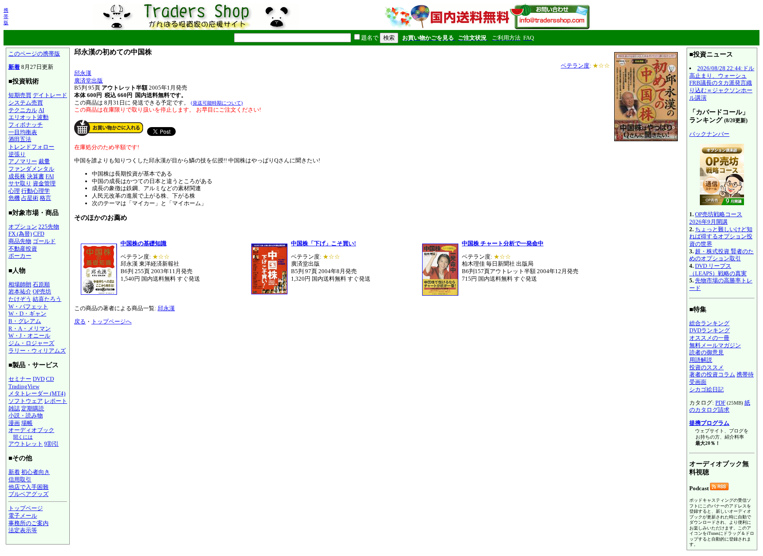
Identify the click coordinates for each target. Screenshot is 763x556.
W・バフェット (28, 306)
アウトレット (25, 443)
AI (41, 110)
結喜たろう (47, 299)
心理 (14, 191)
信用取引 (19, 479)
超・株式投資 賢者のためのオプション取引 (721, 255)
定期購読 (32, 408)
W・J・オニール (29, 335)
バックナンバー (709, 134)
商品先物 (19, 241)
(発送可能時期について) (217, 102)
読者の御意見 (706, 352)
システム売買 (25, 102)
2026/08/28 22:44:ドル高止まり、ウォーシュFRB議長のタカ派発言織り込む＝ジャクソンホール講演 (721, 83)
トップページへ (111, 321)
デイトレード (50, 95)
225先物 (48, 226)
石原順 (41, 284)
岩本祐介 (19, 291)
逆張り (17, 154)
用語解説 (700, 360)
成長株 (17, 176)
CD (50, 379)
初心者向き (35, 472)
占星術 (29, 198)
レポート (55, 401)
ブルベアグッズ (28, 494)
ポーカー (19, 255)
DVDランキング (709, 330)
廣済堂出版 (88, 80)
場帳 (27, 423)
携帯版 (6, 16)
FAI (49, 176)
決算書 (35, 176)
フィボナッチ (25, 124)
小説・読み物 (25, 415)
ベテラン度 (575, 65)
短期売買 (19, 95)
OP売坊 (42, 291)
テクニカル (22, 110)
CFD (38, 233)
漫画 (14, 423)
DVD (39, 379)
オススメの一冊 (709, 337)
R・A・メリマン (29, 328)
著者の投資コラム (712, 374)
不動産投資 (22, 248)
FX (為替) (20, 233)
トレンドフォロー (31, 146)
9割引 (51, 443)
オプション (22, 226)
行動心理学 (35, 191)
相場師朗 (19, 284)
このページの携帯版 (34, 53)
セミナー (19, 379)
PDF (720, 402)
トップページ (25, 508)
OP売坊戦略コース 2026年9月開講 (715, 218)
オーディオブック (31, 430)
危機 (14, 198)
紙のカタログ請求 (719, 406)
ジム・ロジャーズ (31, 343)
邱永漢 (82, 73)
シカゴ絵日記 (706, 389)
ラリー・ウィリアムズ (37, 350)
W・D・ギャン (27, 313)
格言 (45, 198)
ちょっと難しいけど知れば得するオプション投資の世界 (720, 236)
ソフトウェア (25, 401)
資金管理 (44, 183)
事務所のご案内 (28, 523)
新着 (14, 67)
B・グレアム (24, 321)
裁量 (44, 161)
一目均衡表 (22, 132)
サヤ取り (19, 183)
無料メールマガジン (715, 345)
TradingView (23, 386)
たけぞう (19, 299)
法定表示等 (22, 530)
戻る (80, 321)
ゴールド (44, 241)
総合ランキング (709, 323)
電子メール (22, 515)
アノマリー (22, 161)
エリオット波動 (28, 117)
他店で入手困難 (28, 487)
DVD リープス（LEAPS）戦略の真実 (718, 270)
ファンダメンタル (31, 168)
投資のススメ (706, 367)
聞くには (23, 437)
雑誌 (14, 408)
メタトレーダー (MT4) (36, 393)
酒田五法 (19, 139)
